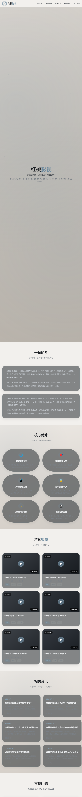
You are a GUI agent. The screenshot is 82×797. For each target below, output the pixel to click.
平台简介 (39, 4)
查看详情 (8, 713)
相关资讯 (67, 4)
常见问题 (77, 4)
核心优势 (49, 4)
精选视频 (58, 4)
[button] (21, 564)
